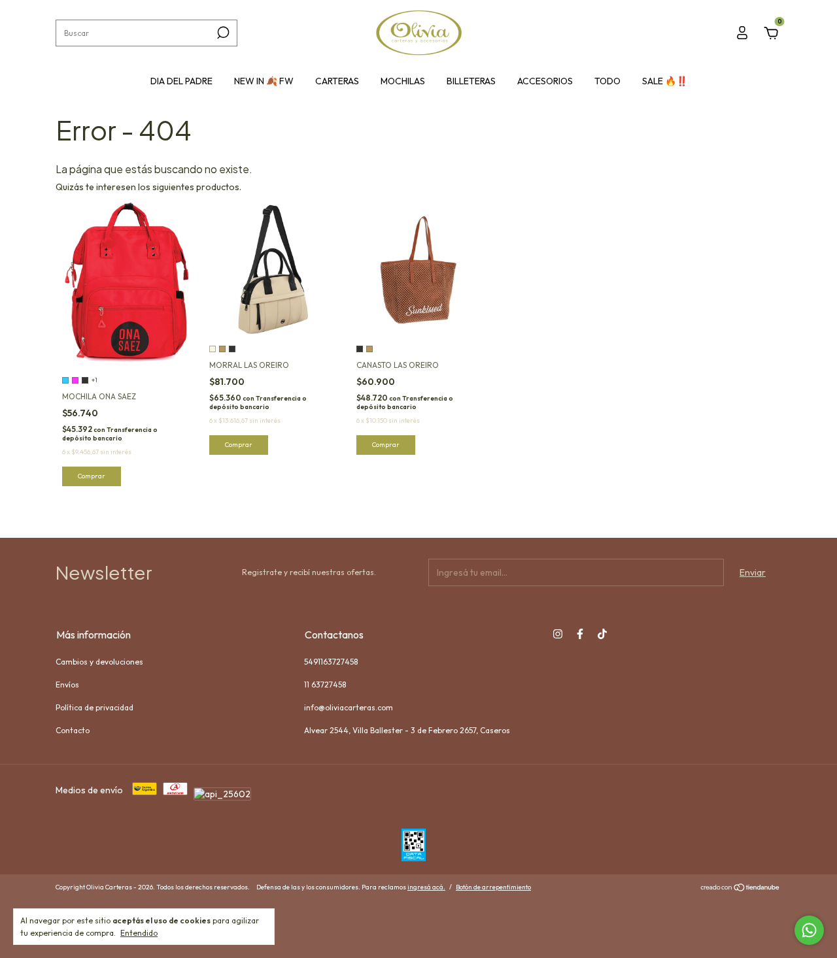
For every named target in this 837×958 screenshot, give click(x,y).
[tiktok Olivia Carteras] (602, 634)
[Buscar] (222, 33)
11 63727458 (325, 684)
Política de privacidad (94, 707)
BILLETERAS (471, 81)
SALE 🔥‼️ (664, 81)
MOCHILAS (403, 81)
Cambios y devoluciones (99, 662)
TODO (607, 81)
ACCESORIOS (545, 81)
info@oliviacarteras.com (348, 707)
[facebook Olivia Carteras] (580, 634)
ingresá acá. (426, 887)
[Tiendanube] (740, 889)
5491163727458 (331, 662)
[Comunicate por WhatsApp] (809, 930)
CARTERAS (337, 81)
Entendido (139, 933)
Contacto (73, 730)
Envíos (67, 684)
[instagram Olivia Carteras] (558, 634)
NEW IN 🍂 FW (264, 81)
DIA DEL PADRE (181, 81)
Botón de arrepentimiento (493, 887)
